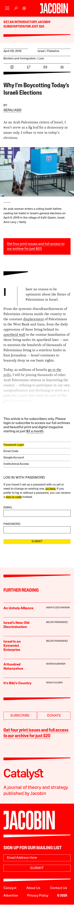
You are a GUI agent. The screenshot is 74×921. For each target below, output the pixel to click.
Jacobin (44, 22)
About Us (33, 888)
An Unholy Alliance (18, 608)
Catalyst (9, 888)
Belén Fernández (57, 622)
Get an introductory (20, 22)
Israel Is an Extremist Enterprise (12, 646)
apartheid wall (14, 334)
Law (41, 58)
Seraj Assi (12, 110)
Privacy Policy (37, 895)
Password (11, 524)
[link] (24, 8)
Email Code (10, 451)
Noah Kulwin (54, 682)
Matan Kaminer (55, 664)
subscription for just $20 (23, 26)
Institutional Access (16, 464)
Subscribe (20, 715)
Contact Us (58, 888)
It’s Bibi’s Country (17, 683)
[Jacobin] (54, 8)
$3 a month (34, 431)
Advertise (10, 895)
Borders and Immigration (19, 58)
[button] (7, 8)
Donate (54, 715)
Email (7, 507)
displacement (33, 319)
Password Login (13, 444)
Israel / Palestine (48, 51)
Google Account (13, 457)
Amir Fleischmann (58, 607)
